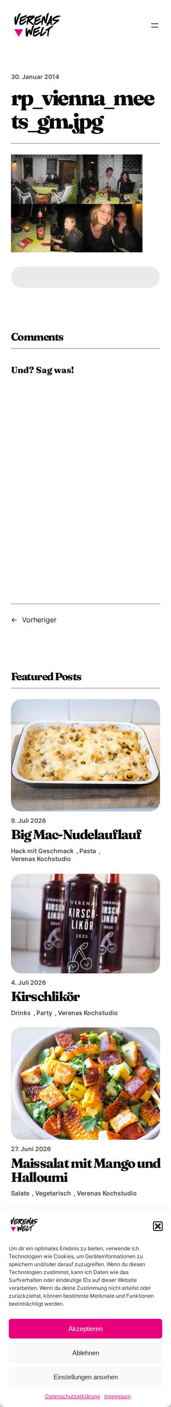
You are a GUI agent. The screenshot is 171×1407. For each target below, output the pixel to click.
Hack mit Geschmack (42, 850)
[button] (157, 1226)
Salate (20, 1193)
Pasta (87, 850)
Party (44, 1012)
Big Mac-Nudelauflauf (76, 834)
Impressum (117, 1396)
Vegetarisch (53, 1193)
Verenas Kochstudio (41, 858)
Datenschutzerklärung (72, 1396)
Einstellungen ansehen (85, 1377)
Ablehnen (85, 1353)
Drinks (21, 1012)
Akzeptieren (85, 1328)
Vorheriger (39, 619)
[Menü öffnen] (155, 25)
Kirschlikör (45, 996)
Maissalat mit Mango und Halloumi (85, 1170)
